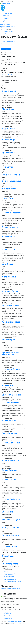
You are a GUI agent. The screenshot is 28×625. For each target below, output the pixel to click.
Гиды (4, 17)
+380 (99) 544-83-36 (6, 74)
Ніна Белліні (7, 167)
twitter (18, 588)
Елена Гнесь (8, 512)
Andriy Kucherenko (10, 527)
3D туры (5, 22)
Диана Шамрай (9, 91)
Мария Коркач (9, 109)
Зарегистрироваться (9, 574)
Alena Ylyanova (9, 277)
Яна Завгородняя (10, 339)
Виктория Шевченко (11, 395)
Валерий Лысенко (10, 535)
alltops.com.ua (7, 617)
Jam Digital (24, 623)
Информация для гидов (10, 579)
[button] (1, 24)
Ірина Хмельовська (11, 175)
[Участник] (2, 39)
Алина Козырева (10, 139)
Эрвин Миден (8, 152)
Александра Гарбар (11, 322)
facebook (2, 26)
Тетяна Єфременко (11, 470)
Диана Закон (8, 556)
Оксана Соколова (10, 546)
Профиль (3, 41)
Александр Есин (9, 237)
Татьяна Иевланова (11, 479)
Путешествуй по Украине (15, 621)
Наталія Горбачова (11, 499)
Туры (4, 20)
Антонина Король (10, 291)
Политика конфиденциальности (12, 581)
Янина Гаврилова (10, 564)
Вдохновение (6, 18)
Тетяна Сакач (8, 249)
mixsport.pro (7, 615)
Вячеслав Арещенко (11, 519)
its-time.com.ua (8, 618)
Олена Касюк (8, 198)
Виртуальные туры (9, 576)
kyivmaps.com (7, 613)
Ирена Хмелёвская (11, 443)
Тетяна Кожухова (10, 227)
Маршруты (6, 15)
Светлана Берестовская (13, 213)
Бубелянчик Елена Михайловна (10, 353)
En (3, 28)
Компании (6, 578)
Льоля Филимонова (11, 460)
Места (13, 41)
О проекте (6, 571)
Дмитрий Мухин (9, 189)
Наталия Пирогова (11, 403)
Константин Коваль (11, 306)
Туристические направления (11, 573)
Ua (0, 28)
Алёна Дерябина (10, 420)
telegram (13, 26)
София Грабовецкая (11, 181)
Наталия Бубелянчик (12, 369)
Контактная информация (10, 583)
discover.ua (7, 612)
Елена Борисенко (10, 433)
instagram (7, 26)
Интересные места (8, 13)
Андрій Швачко (9, 128)
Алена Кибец (8, 385)
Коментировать (6, 49)
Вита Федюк (7, 264)
